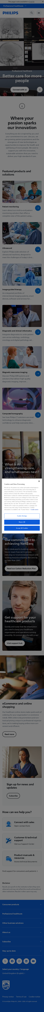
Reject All (22, 522)
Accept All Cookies (22, 528)
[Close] (39, 481)
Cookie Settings (22, 516)
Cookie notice (34, 509)
